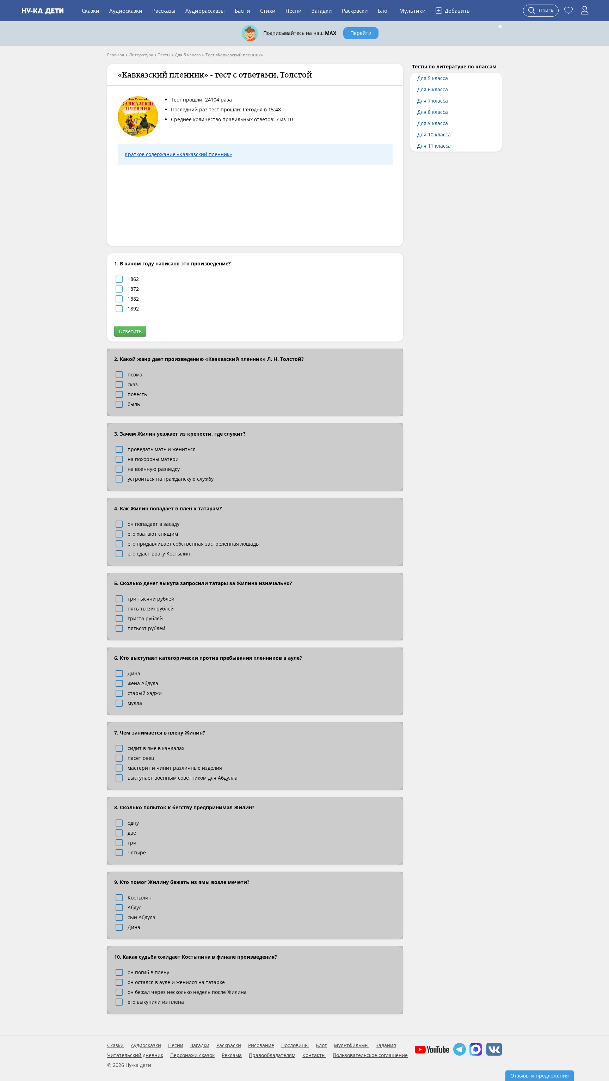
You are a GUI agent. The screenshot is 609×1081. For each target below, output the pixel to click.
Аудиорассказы (205, 10)
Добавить (453, 10)
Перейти (360, 33)
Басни (242, 10)
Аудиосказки (125, 10)
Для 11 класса (434, 145)
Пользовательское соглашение (370, 1055)
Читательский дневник (135, 1055)
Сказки (90, 10)
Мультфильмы (351, 1045)
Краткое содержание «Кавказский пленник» (178, 154)
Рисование (261, 1045)
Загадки (322, 10)
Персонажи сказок (192, 1055)
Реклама (232, 1055)
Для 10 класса (434, 134)
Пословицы (295, 1045)
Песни (293, 10)
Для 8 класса (432, 112)
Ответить (130, 331)
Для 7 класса (432, 100)
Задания (386, 1045)
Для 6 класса (432, 89)
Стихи (268, 10)
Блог (383, 10)
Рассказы (164, 10)
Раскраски (355, 10)
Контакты (314, 1055)
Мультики (412, 10)
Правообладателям (272, 1055)
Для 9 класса (432, 123)
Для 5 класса (432, 78)
